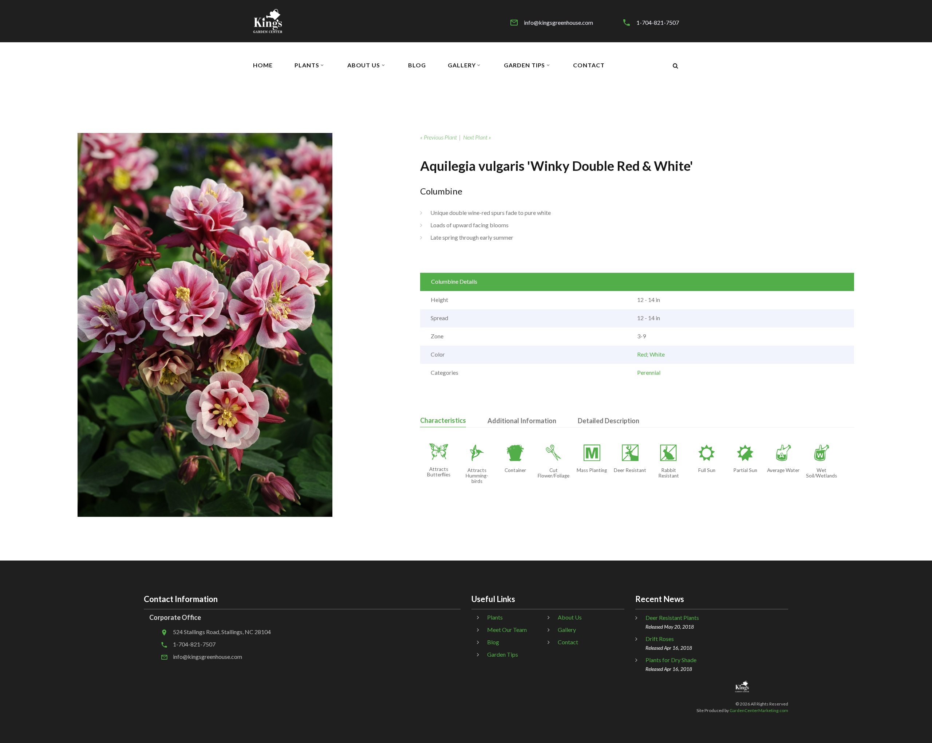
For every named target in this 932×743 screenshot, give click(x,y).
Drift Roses (659, 638)
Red (642, 354)
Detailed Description (608, 421)
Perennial (648, 372)
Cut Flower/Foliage (553, 473)
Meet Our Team (507, 629)
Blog (417, 65)
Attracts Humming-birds (477, 475)
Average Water (783, 470)
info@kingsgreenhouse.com (558, 22)
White (657, 354)
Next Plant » (477, 137)
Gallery (462, 65)
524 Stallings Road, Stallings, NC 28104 (222, 631)
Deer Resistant (630, 470)
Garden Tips (524, 65)
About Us (363, 65)
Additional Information (521, 421)
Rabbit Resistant (668, 473)
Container (515, 470)
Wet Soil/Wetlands (821, 473)
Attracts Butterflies (438, 471)
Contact (589, 65)
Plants (307, 65)
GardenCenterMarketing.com (759, 710)
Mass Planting (592, 470)
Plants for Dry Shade (670, 659)
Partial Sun (745, 470)
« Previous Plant (438, 137)
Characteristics (443, 420)
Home (263, 65)
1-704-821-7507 (657, 22)
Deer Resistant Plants (672, 617)
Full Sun (706, 470)
